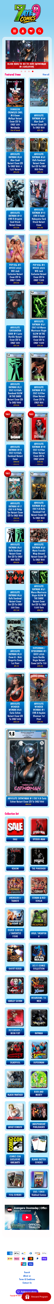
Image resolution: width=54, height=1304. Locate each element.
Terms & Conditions (27, 1279)
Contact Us (27, 1282)
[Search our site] (39, 31)
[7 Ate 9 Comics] (27, 13)
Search (27, 1272)
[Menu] (14, 31)
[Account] (22, 31)
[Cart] (31, 31)
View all (46, 74)
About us (27, 1275)
